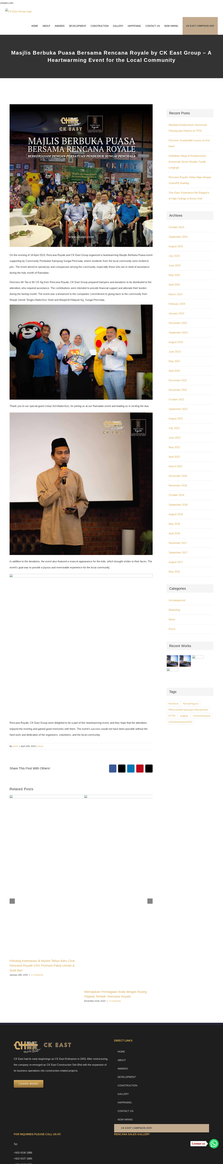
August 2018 (176, 514)
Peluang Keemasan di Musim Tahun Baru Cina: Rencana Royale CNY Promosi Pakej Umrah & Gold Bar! (42, 965)
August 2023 (176, 342)
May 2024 (174, 274)
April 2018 (174, 533)
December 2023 (178, 322)
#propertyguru (191, 703)
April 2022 (174, 456)
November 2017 (178, 542)
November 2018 (178, 485)
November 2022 (178, 389)
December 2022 (178, 380)
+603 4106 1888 (23, 1152)
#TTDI (171, 715)
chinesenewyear (202, 715)
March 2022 (175, 466)
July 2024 (174, 255)
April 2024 (174, 284)
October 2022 (176, 399)
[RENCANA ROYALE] (198, 659)
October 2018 (176, 494)
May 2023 (174, 361)
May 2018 (174, 523)
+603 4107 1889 (23, 1158)
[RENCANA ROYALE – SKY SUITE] (173, 673)
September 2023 (178, 332)
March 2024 (175, 294)
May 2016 (174, 571)
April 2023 (174, 370)
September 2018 (178, 504)
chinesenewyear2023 (180, 722)
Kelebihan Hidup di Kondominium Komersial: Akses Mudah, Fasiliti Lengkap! (187, 161)
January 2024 (176, 313)
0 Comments (37, 975)
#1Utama (173, 703)
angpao (184, 715)
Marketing (174, 609)
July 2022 (174, 428)
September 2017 (178, 552)
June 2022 (174, 437)
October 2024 (176, 227)
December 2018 (178, 475)
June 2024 (174, 265)
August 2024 (176, 246)
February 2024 (177, 303)
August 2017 (176, 562)
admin (15, 746)
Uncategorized (177, 600)
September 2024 (178, 236)
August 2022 (176, 418)
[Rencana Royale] (173, 661)
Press (172, 628)
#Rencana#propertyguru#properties (188, 709)
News (40, 746)
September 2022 (178, 408)
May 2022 (174, 447)
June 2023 (174, 351)
